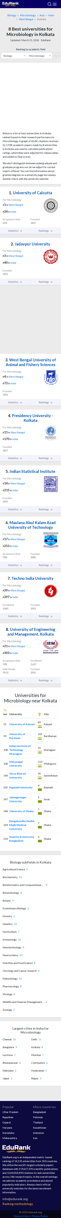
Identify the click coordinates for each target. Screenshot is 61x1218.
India (51, 15)
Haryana (7, 1127)
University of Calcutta (30, 192)
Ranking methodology (17, 1204)
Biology (11, 15)
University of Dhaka (21, 811)
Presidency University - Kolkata (30, 418)
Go (56, 55)
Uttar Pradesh (10, 1111)
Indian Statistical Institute (30, 471)
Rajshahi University (21, 787)
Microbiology (28, 15)
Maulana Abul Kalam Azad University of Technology (31, 525)
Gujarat (6, 1122)
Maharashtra (9, 1137)
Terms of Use (21, 1216)
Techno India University (31, 578)
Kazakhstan (39, 1127)
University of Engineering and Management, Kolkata (30, 631)
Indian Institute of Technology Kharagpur (20, 749)
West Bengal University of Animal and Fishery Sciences (30, 362)
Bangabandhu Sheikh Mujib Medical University (21, 824)
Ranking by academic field (30, 49)
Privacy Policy (39, 1216)
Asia (42, 15)
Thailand (38, 1122)
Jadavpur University (30, 244)
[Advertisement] (30, 98)
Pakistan (38, 1117)
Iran (35, 1137)
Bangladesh (39, 1111)
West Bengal (26, 19)
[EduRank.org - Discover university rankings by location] (10, 3)
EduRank (46, 40)
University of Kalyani (22, 724)
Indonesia (38, 1132)
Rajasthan (7, 1117)
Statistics (13, 230)
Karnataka (8, 1132)
